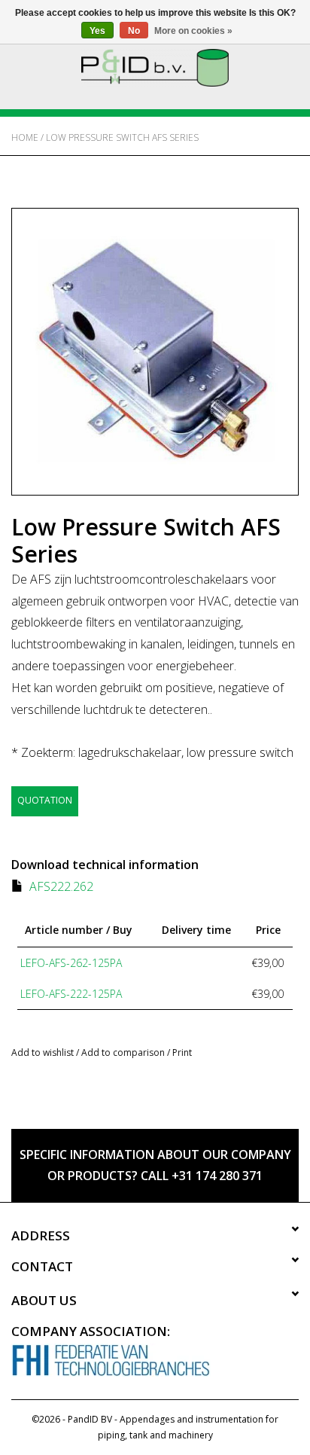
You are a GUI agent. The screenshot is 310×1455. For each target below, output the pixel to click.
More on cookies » (193, 31)
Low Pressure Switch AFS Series (122, 137)
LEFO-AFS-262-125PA (71, 963)
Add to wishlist (42, 1052)
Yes (97, 31)
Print (182, 1052)
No (134, 31)
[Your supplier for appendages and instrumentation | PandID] (155, 66)
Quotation (44, 800)
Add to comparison (124, 1052)
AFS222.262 (61, 886)
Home (24, 137)
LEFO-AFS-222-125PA (71, 994)
